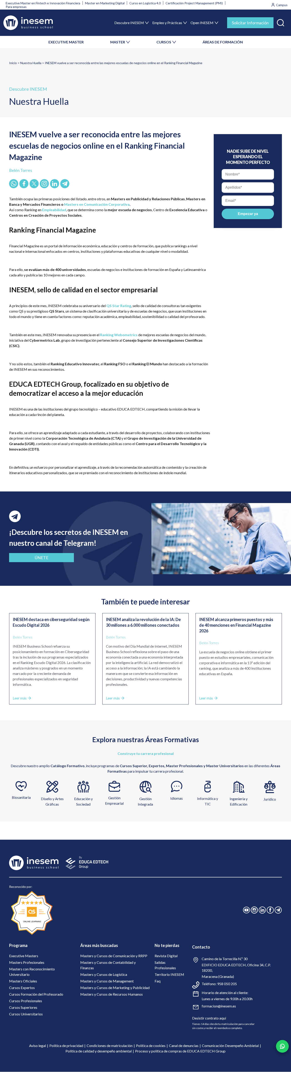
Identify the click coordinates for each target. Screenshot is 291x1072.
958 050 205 (227, 984)
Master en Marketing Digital (105, 3)
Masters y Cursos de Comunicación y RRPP (113, 956)
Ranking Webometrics (119, 335)
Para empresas (16, 7)
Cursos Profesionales (25, 1001)
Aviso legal (37, 1045)
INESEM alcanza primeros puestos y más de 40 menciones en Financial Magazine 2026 (236, 625)
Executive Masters (23, 956)
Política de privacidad (66, 1045)
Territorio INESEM (169, 974)
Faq (158, 981)
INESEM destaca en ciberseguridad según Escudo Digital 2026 (51, 622)
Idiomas (176, 798)
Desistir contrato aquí (209, 1018)
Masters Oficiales (23, 981)
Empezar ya (248, 214)
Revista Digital (166, 956)
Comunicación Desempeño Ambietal (230, 1045)
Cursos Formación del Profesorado (36, 994)
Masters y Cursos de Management (107, 981)
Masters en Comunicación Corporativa (97, 204)
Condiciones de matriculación (110, 1045)
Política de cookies (151, 1045)
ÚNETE (41, 557)
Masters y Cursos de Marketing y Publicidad (115, 987)
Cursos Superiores (23, 1007)
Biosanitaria (21, 797)
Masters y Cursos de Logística (103, 974)
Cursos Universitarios (26, 1014)
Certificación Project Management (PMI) (194, 3)
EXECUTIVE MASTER (66, 42)
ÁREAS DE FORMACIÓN (223, 42)
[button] (280, 22)
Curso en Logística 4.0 (145, 3)
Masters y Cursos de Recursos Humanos (111, 994)
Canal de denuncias (183, 1045)
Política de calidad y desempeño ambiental (98, 1051)
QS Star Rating (118, 305)
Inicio (13, 63)
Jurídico (269, 799)
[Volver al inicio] (28, 22)
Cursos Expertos (22, 987)
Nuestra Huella (30, 63)
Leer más (20, 698)
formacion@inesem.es (219, 1006)
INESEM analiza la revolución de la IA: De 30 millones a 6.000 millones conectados (143, 622)
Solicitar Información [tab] (250, 22)
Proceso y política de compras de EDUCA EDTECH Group (180, 1051)
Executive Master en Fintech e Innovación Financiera (43, 3)
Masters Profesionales (26, 962)
